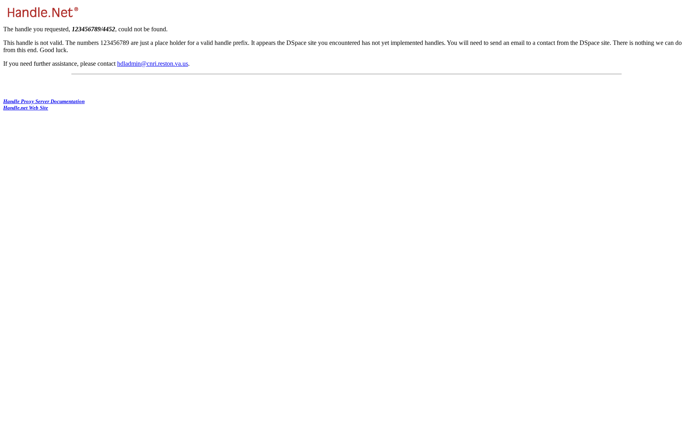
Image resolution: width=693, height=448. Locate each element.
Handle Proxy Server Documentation (44, 101)
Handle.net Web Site (25, 108)
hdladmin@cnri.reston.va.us (152, 63)
